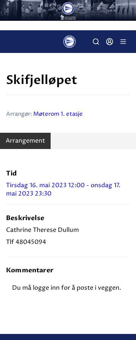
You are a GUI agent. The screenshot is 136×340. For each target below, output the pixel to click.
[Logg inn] (109, 41)
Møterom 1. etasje (58, 114)
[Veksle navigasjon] (123, 41)
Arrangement (25, 141)
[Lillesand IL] (68, 10)
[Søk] (96, 41)
